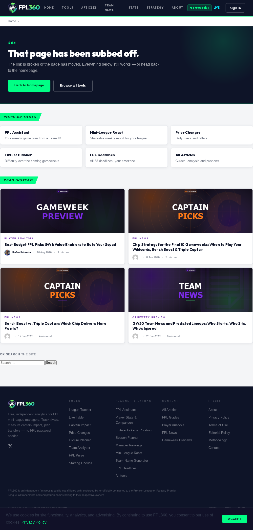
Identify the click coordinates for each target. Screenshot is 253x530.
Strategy (155, 7)
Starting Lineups (80, 463)
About (177, 7)
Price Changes (79, 433)
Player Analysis (173, 425)
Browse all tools (73, 85)
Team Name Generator (132, 460)
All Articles (169, 410)
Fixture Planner (80, 440)
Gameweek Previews (177, 440)
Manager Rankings (129, 445)
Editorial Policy (219, 433)
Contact (214, 448)
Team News (109, 8)
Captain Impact (80, 425)
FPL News (169, 433)
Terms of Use (218, 425)
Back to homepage (29, 85)
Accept (234, 519)
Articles (89, 7)
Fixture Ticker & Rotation (133, 430)
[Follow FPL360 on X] (10, 447)
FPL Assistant (126, 410)
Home (49, 7)
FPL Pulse (76, 455)
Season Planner (127, 437)
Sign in (235, 8)
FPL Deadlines (126, 468)
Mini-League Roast (129, 453)
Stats (133, 7)
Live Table (76, 417)
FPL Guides (170, 417)
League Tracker (80, 410)
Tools (67, 7)
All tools (121, 475)
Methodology (218, 440)
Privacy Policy (219, 417)
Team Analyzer (79, 448)
